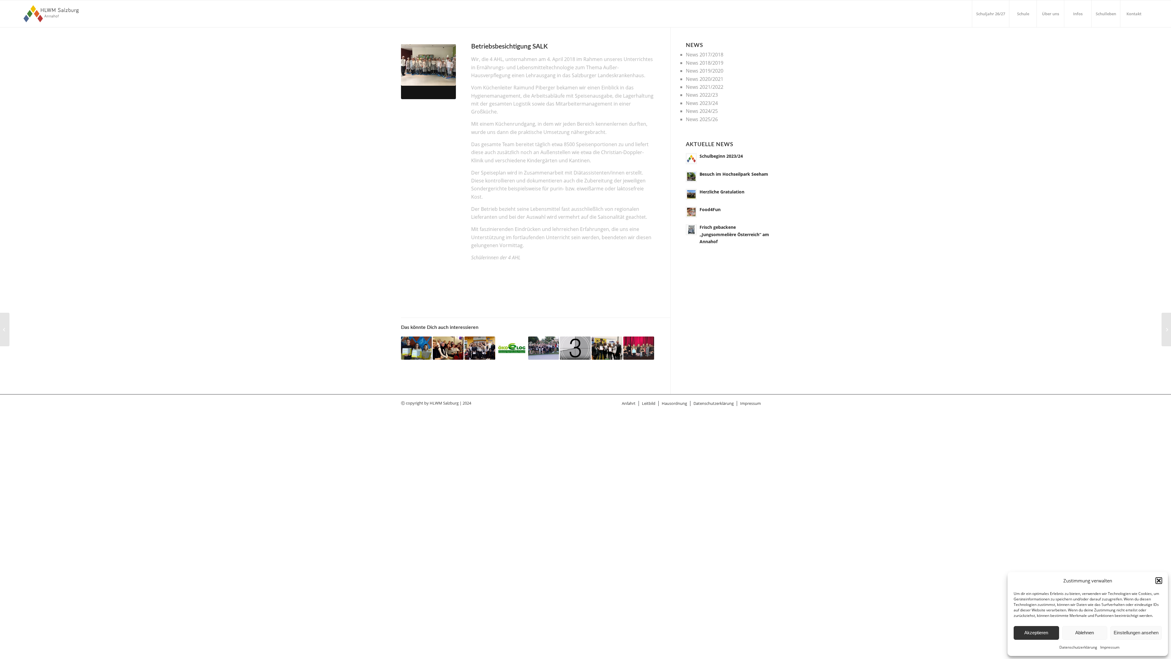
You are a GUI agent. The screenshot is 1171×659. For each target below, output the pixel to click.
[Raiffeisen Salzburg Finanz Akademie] (416, 348)
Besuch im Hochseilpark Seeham (734, 174)
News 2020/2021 (704, 79)
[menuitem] (990, 13)
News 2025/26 (702, 119)
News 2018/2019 (704, 62)
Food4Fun (710, 209)
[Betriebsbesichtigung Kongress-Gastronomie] (479, 348)
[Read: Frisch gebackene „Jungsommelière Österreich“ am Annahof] (691, 229)
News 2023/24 (702, 103)
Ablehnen (1084, 632)
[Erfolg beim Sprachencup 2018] (607, 348)
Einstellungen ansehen (1136, 632)
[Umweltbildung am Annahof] (511, 348)
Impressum (1109, 647)
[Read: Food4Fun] (691, 212)
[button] (1159, 581)
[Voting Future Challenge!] (575, 348)
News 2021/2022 (704, 87)
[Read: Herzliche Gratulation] (691, 194)
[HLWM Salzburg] (52, 14)
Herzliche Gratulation (722, 192)
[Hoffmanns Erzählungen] (448, 348)
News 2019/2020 (704, 70)
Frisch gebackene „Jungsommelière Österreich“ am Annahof (734, 234)
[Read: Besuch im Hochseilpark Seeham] (691, 176)
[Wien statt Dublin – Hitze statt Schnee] (543, 348)
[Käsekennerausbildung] (4, 329)
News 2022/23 (702, 95)
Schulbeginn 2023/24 (721, 156)
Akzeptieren (1036, 632)
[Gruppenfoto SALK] (428, 71)
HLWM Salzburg (444, 403)
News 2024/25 (702, 111)
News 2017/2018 (704, 54)
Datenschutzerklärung (1078, 647)
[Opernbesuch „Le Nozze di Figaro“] (638, 348)
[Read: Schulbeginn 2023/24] (691, 158)
